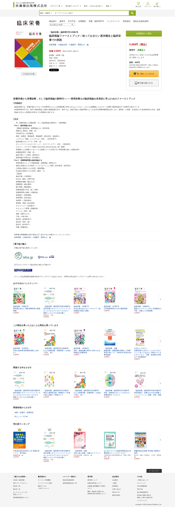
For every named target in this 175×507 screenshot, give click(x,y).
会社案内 (115, 480)
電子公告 (140, 489)
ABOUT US (115, 492)
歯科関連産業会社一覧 (70, 483)
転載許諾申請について (95, 483)
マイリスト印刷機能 (44, 480)
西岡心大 (81, 45)
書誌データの (43, 487)
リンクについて (142, 500)
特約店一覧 (16, 486)
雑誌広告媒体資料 (141, 21)
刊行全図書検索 (142, 486)
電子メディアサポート (20, 483)
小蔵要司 (72, 45)
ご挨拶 (114, 483)
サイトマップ (141, 483)
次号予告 (72, 21)
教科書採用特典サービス (21, 497)
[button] (160, 299)
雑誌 (107, 6)
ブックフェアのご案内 (45, 483)
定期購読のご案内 (144, 33)
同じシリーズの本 (21, 416)
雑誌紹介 (53, 21)
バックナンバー (113, 21)
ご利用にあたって (142, 480)
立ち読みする (27, 74)
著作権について (92, 480)
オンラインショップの (20, 493)
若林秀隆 (52, 45)
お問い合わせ (116, 489)
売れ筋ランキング (72, 6)
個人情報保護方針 (142, 492)
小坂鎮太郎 (62, 45)
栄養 (16, 412)
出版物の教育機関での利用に (97, 487)
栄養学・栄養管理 (26, 412)
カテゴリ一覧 (55, 6)
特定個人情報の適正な (145, 496)
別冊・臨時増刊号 (96, 21)
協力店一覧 (16, 489)
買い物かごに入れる (145, 74)
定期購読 (82, 21)
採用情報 (115, 486)
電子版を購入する (145, 83)
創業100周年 (116, 495)
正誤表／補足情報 (18, 480)
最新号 (62, 21)
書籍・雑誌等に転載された (97, 493)
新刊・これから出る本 (92, 6)
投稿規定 (127, 21)
